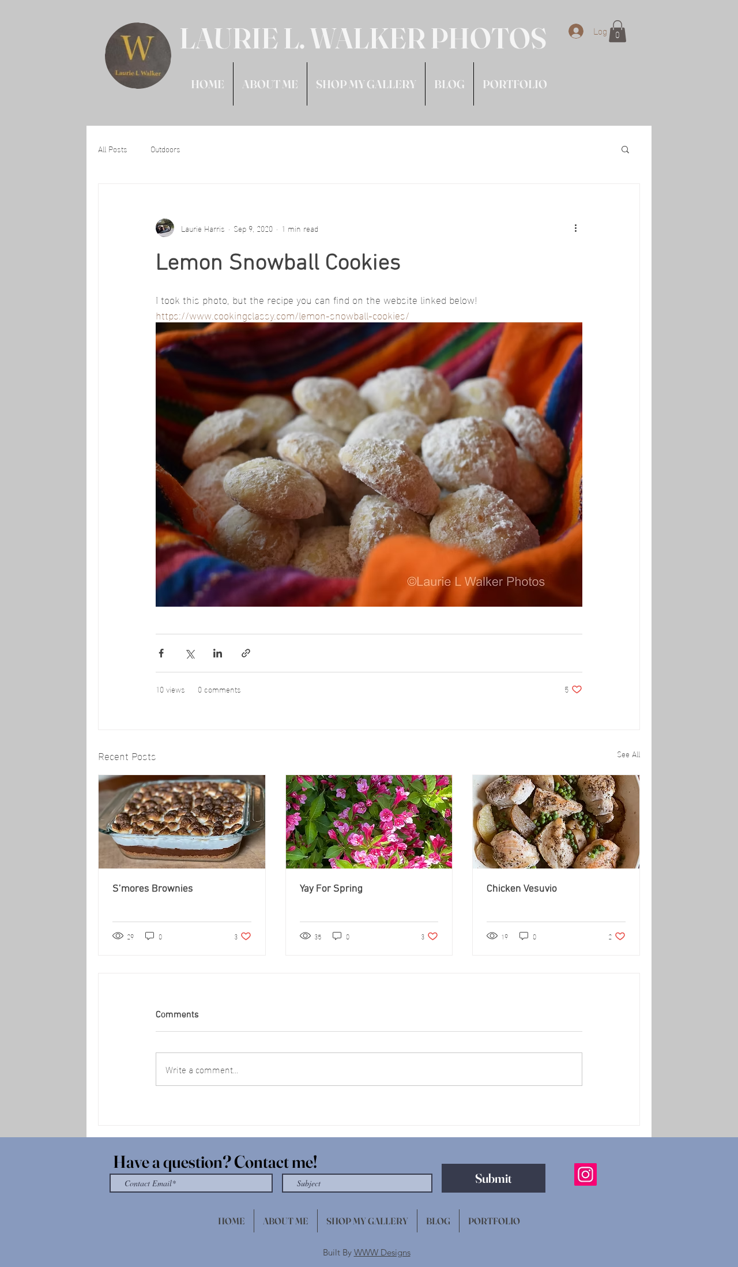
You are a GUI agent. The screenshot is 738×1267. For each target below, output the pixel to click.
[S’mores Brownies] (182, 822)
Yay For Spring (331, 889)
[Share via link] (245, 653)
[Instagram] (585, 1174)
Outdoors (165, 149)
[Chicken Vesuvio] (556, 822)
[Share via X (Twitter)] (189, 653)
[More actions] (575, 228)
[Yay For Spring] (369, 822)
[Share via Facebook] (161, 653)
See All (628, 754)
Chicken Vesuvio (522, 889)
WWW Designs (382, 1252)
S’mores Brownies (152, 889)
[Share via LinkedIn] (217, 653)
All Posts (112, 149)
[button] (617, 31)
